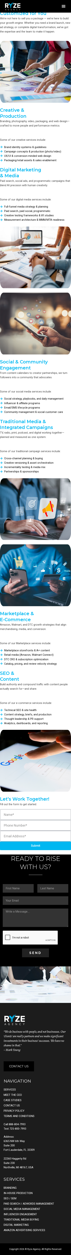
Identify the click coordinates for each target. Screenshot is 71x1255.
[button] (63, 6)
